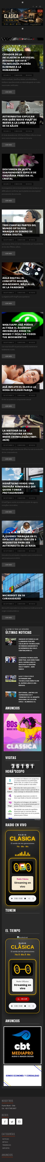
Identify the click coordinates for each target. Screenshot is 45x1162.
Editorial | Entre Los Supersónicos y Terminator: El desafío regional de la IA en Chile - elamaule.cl (29, 697)
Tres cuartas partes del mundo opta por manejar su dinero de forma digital (19, 230)
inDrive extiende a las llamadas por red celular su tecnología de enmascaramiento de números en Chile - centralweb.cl (29, 645)
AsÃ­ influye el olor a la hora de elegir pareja (19, 388)
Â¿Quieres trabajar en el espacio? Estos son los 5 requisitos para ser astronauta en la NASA (19, 541)
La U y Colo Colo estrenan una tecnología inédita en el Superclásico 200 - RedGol (29, 680)
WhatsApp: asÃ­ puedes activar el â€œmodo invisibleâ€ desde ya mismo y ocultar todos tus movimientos (19, 331)
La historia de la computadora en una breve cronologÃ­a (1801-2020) (19, 435)
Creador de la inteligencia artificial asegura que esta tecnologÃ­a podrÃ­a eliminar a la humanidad (18, 62)
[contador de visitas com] (23, 766)
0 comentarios (18, 75)
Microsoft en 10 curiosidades (13, 597)
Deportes (5, 1148)
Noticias (5, 1139)
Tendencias (6, 1145)
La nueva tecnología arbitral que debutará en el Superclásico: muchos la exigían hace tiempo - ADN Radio (29, 663)
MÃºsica (5, 1142)
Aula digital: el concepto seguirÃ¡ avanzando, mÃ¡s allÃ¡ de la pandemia (18, 282)
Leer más (8, 92)
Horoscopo (37, 819)
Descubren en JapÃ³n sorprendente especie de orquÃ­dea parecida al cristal (19, 174)
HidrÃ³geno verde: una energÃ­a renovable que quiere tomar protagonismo (19, 488)
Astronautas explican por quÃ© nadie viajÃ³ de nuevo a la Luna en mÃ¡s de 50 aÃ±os (19, 121)
